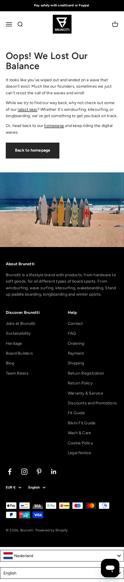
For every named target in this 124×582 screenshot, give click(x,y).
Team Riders (17, 373)
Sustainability (18, 333)
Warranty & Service (85, 393)
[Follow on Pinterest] (39, 472)
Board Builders (19, 353)
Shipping (76, 363)
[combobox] (62, 555)
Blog (10, 363)
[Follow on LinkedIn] (54, 472)
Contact (75, 323)
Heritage (14, 343)
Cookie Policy (80, 443)
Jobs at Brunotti (20, 323)
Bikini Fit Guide (81, 423)
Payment (76, 353)
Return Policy (80, 383)
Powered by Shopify (51, 530)
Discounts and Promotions (92, 403)
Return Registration (86, 373)
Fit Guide (76, 412)
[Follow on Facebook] (10, 472)
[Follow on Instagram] (24, 472)
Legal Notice (79, 452)
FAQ (72, 333)
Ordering (76, 343)
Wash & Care (79, 432)
